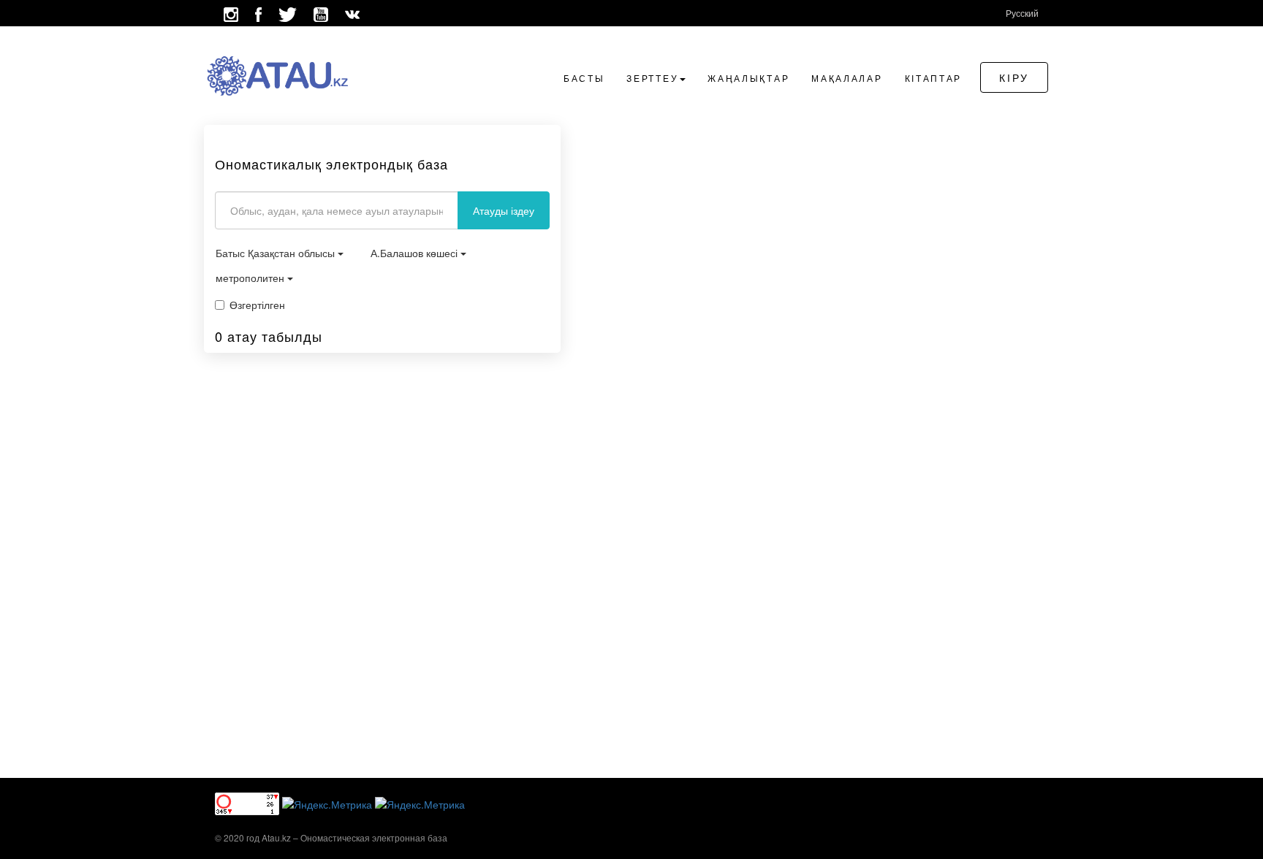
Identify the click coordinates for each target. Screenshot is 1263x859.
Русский (1022, 13)
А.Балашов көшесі (415, 252)
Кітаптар (934, 78)
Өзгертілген (257, 304)
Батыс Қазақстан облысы (277, 252)
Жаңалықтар (748, 78)
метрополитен (251, 277)
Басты (584, 78)
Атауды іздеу (503, 210)
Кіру (1014, 77)
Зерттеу (652, 78)
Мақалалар (846, 78)
